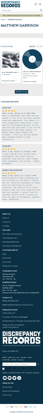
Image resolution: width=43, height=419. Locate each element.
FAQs (4, 254)
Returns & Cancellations (11, 391)
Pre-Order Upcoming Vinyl (12, 234)
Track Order (6, 262)
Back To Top (22, 92)
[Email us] (5, 378)
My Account (6, 258)
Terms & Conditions (11, 372)
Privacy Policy (32, 372)
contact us (6, 327)
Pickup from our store (10, 266)
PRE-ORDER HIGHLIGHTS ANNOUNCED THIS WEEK (21, 15)
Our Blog (5, 226)
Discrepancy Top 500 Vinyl (11, 246)
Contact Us (6, 222)
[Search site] (40, 10)
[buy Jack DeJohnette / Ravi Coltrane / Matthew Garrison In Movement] (11, 60)
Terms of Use (7, 395)
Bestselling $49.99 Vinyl (10, 242)
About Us (5, 218)
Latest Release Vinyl (9, 238)
